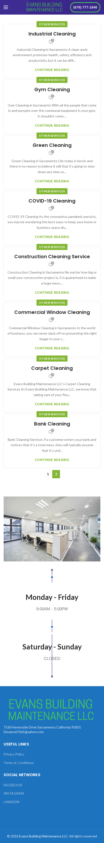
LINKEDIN (11, 802)
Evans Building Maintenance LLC (43, 836)
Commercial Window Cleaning (52, 312)
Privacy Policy (14, 754)
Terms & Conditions (19, 763)
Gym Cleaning (52, 89)
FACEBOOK (13, 785)
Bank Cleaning (52, 423)
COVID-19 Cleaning (52, 200)
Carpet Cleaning (52, 368)
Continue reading (52, 69)
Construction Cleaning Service (52, 256)
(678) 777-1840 (85, 7)
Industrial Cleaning (52, 33)
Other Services (52, 24)
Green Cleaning (52, 145)
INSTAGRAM (14, 793)
